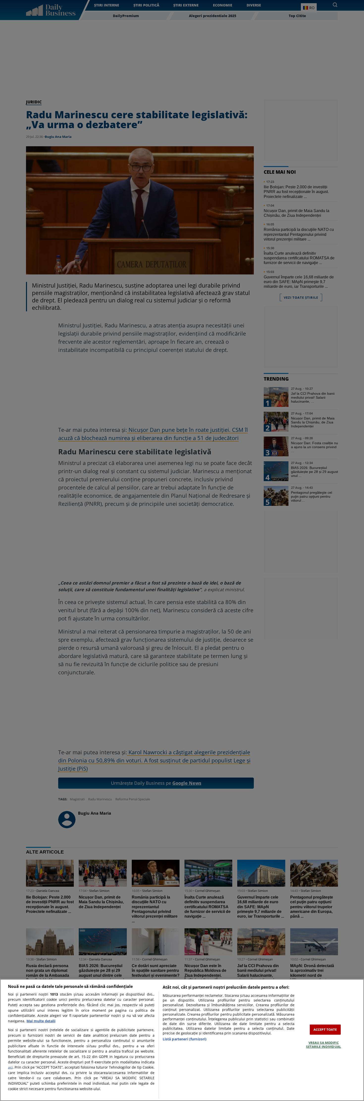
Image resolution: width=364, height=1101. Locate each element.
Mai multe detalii (40, 1021)
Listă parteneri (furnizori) (185, 1039)
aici (10, 1067)
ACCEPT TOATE (325, 1029)
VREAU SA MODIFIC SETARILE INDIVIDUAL (323, 1044)
